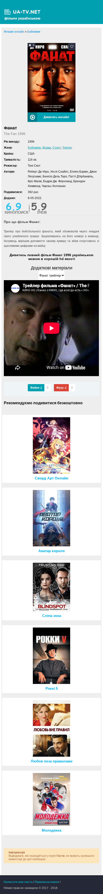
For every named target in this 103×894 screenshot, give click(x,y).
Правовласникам (47, 882)
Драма (46, 147)
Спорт (56, 147)
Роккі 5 (52, 688)
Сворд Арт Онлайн (51, 478)
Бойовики (34, 147)
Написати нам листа (18, 882)
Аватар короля (51, 551)
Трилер (67, 147)
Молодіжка (51, 830)
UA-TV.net (24, 12)
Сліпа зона (51, 616)
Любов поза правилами (51, 761)
